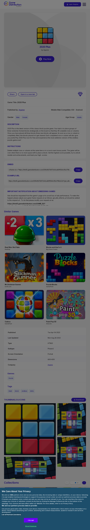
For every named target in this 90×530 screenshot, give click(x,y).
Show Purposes (30, 526)
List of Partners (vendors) (11, 514)
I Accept (31, 520)
